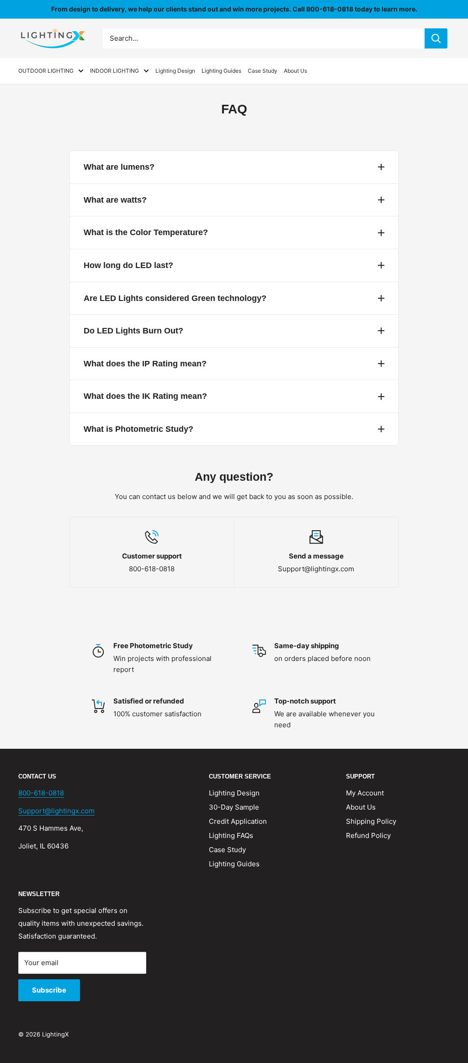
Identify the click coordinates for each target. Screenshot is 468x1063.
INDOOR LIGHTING (114, 70)
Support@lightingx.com (56, 810)
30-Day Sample (234, 807)
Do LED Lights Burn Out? (133, 330)
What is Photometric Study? (138, 429)
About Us (295, 70)
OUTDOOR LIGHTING (46, 70)
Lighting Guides (221, 70)
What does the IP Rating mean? (145, 363)
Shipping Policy (371, 821)
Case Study (262, 70)
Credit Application (238, 821)
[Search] (436, 38)
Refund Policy (368, 835)
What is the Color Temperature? (146, 232)
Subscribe (49, 990)
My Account (365, 793)
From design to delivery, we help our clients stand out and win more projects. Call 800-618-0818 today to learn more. (234, 9)
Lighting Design (175, 70)
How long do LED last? (128, 265)
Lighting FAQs (231, 835)
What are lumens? (119, 167)
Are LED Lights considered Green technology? (175, 298)
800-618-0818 (41, 793)
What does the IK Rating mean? (145, 396)
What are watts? (115, 199)
